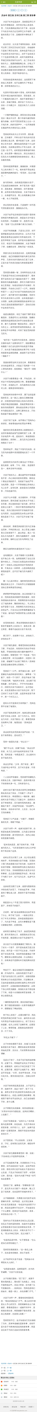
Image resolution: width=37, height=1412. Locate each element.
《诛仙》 (8, 1393)
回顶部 (31, 1406)
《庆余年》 (11, 1373)
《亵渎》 (10, 1397)
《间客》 (8, 1385)
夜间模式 (13, 10)
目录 (35, 2)
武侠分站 (6, 1406)
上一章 (9, 1370)
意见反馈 (14, 1406)
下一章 (9, 1368)
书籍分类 (23, 1406)
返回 (4, 2)
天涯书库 (18, 2)
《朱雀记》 (9, 1389)
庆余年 (10, 6)
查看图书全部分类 (18, 1401)
